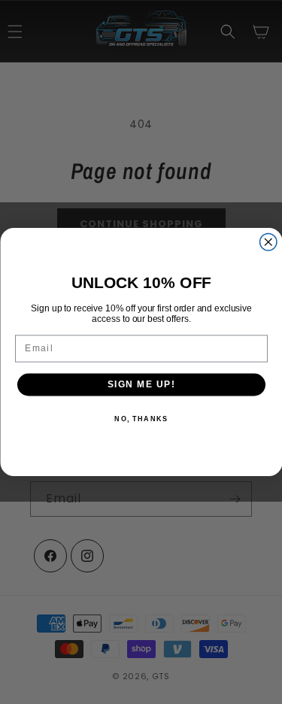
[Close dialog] (268, 242)
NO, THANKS (141, 418)
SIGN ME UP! (141, 385)
